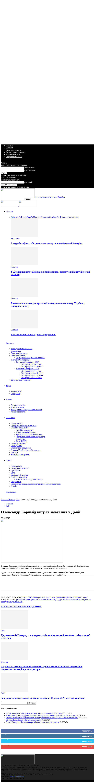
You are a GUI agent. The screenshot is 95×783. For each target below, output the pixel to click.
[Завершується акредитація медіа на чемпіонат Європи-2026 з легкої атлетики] (14, 691)
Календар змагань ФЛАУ (21, 349)
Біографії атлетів (18, 405)
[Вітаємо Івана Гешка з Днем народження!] (24, 327)
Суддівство (20, 439)
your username (29, 168)
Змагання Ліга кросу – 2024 (27, 369)
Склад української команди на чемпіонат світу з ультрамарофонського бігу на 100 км (51, 597)
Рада (13, 473)
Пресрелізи (15, 394)
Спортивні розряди (19, 353)
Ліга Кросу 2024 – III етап (32, 373)
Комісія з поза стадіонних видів (29, 479)
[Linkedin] (32, 585)
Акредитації (16, 391)
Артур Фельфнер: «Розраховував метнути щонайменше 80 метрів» (47, 243)
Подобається (87, 731)
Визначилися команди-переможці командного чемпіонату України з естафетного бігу (42, 718)
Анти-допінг (16, 446)
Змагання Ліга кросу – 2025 (27, 362)
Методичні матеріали (20, 454)
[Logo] (10, 206)
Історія (24, 217)
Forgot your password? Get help (13, 175)
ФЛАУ (9, 460)
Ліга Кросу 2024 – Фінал (31, 378)
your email (28, 182)
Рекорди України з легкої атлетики (25, 450)
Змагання (10, 343)
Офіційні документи (19, 428)
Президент (15, 470)
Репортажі (45, 217)
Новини (9, 148)
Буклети (14, 452)
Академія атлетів (13, 154)
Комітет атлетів (17, 407)
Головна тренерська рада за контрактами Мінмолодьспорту (36, 484)
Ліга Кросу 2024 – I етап (31, 371)
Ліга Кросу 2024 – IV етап (32, 375)
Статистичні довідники (21, 448)
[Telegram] (41, 585)
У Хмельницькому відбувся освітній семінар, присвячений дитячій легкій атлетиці (41, 715)
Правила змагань (18, 443)
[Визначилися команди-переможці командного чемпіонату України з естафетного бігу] (24, 296)
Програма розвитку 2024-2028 (23, 425)
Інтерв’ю (17, 217)
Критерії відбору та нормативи (29, 434)
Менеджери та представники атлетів (26, 410)
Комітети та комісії (19, 477)
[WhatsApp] (23, 585)
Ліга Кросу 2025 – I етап (31, 364)
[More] (49, 585)
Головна (9, 145)
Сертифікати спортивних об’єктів (30, 358)
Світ (51, 217)
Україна (56, 217)
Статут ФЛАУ (17, 423)
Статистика (16, 351)
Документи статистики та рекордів (30, 437)
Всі (12, 217)
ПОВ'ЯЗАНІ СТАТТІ (10, 606)
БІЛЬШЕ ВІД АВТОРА (30, 606)
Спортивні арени (18, 355)
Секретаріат (16, 482)
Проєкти (37, 217)
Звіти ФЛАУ (21, 441)
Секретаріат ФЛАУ (14, 157)
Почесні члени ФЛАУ (20, 468)
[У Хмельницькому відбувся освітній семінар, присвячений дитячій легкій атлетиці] (24, 265)
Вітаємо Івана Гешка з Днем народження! (33, 334)
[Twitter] (14, 585)
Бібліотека (10, 418)
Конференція (16, 466)
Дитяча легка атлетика (15, 152)
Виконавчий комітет (19, 475)
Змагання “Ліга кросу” (20, 360)
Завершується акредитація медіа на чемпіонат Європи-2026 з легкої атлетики (42, 698)
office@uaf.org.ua (17, 776)
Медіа (8, 386)
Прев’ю (30, 217)
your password (29, 170)
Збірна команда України (26, 432)
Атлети (9, 399)
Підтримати (11, 492)
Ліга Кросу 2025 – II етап (31, 366)
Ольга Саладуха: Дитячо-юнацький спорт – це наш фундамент (32, 722)
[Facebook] (5, 585)
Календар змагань (13, 150)
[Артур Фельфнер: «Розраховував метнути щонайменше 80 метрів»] (24, 236)
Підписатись (87, 736)
